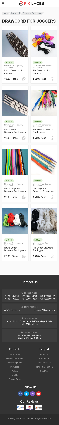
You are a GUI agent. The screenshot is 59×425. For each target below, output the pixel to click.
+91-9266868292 (47, 296)
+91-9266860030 (47, 299)
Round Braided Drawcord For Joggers (15, 130)
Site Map (44, 371)
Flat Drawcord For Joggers (41, 71)
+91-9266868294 (29, 299)
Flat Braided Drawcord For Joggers (43, 130)
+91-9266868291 (29, 296)
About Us (44, 354)
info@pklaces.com (12, 310)
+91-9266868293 (11, 299)
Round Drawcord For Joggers (14, 71)
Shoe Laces (14, 354)
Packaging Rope (15, 362)
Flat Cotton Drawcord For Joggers (43, 249)
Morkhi (15, 375)
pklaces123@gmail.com (44, 310)
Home (5, 13)
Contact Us (44, 358)
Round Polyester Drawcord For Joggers (15, 190)
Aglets (15, 371)
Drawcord (15, 13)
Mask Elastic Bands (14, 358)
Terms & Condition (44, 367)
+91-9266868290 (11, 296)
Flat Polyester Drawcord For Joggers (43, 190)
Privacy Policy (44, 362)
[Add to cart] (24, 79)
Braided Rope (15, 379)
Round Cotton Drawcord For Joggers (15, 249)
